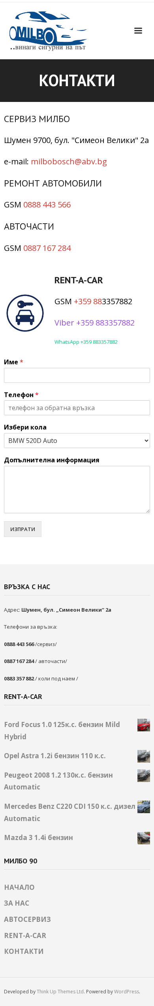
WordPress (126, 991)
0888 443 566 (47, 204)
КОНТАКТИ (24, 951)
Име (13, 362)
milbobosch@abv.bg (69, 161)
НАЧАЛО (19, 887)
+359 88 (88, 301)
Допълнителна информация (52, 460)
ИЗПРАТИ (22, 529)
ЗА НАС (16, 903)
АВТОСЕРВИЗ (27, 919)
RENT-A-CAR (25, 935)
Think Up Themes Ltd (60, 991)
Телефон (21, 395)
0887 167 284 (47, 248)
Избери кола (25, 427)
